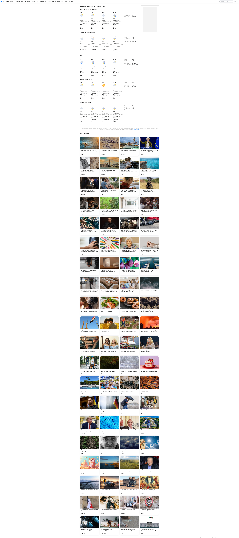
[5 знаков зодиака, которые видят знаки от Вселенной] (149, 206)
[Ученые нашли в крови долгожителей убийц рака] (89, 525)
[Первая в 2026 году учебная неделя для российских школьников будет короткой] (129, 286)
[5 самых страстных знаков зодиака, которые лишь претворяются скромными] (89, 206)
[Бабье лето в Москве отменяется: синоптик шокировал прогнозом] (89, 286)
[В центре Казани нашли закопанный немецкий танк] (89, 166)
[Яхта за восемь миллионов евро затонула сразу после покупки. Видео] (129, 146)
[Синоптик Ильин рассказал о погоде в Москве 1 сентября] (149, 405)
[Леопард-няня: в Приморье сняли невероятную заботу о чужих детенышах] (109, 206)
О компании (6, 537)
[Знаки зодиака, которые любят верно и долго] (109, 186)
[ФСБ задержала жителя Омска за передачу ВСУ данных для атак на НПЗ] (129, 226)
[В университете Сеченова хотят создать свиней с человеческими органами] (109, 286)
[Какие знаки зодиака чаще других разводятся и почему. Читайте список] (149, 246)
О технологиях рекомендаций (212, 537)
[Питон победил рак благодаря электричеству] (149, 385)
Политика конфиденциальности (200, 537)
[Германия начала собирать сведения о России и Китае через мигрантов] (109, 405)
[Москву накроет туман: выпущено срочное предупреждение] (89, 485)
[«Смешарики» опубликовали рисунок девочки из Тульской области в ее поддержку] (129, 525)
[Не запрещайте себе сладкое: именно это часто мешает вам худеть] (149, 365)
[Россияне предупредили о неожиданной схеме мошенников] (89, 465)
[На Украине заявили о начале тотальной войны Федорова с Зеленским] (109, 226)
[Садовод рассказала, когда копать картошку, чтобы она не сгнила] (89, 445)
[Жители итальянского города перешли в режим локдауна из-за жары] (149, 445)
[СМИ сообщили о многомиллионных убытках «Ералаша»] (149, 465)
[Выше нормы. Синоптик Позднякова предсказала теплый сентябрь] (109, 385)
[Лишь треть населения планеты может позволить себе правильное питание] (109, 306)
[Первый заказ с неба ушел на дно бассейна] (89, 385)
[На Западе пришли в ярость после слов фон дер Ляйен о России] (149, 146)
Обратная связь (221, 537)
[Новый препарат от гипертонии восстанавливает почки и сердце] (89, 246)
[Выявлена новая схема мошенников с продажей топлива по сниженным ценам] (89, 226)
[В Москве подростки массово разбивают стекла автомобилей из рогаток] (89, 146)
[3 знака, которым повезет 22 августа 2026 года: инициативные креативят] (109, 525)
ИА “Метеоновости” (135, 129)
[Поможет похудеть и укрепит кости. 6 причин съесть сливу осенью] (129, 266)
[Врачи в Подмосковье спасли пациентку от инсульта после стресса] (129, 505)
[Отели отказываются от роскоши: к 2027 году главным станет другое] (149, 425)
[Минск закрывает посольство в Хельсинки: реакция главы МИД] (149, 525)
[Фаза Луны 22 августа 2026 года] (149, 286)
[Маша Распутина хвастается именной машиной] (149, 345)
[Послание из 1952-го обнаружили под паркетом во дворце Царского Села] (109, 146)
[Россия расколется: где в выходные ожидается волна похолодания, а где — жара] (149, 186)
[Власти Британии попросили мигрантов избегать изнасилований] (109, 166)
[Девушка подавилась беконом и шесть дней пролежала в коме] (129, 206)
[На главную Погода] (6, 1)
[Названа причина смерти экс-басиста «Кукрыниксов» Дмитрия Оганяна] (109, 445)
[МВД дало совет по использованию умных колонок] (109, 266)
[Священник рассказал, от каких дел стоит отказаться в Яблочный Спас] (149, 485)
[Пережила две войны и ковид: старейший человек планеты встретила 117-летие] (129, 246)
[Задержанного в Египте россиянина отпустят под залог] (89, 325)
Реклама (10, 537)
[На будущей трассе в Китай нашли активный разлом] (129, 465)
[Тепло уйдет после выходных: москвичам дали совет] (129, 405)
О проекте (192, 537)
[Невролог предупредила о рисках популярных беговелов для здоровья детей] (89, 365)
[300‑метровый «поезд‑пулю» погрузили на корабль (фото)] (129, 345)
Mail (2, 537)
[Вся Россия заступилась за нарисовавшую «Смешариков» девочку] (109, 246)
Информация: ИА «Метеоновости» (231, 537)
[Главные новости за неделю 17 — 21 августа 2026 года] (89, 405)
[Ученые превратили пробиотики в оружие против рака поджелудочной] (109, 425)
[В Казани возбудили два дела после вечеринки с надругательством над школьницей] (89, 266)
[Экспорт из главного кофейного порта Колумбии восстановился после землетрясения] (149, 505)
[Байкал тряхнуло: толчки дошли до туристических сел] (109, 465)
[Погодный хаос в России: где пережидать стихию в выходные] (129, 445)
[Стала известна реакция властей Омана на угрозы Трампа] (89, 425)
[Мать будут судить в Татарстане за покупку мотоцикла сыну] (149, 226)
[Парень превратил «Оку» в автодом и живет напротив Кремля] (109, 485)
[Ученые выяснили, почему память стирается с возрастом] (109, 505)
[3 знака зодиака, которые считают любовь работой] (109, 325)
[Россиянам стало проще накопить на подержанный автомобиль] (89, 345)
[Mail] (2, 1)
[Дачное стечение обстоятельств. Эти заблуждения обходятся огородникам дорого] (129, 325)
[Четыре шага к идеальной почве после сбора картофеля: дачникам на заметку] (149, 306)
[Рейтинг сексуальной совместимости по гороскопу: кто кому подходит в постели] (129, 166)
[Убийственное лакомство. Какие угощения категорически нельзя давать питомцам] (89, 306)
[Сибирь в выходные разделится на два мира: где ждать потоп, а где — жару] (129, 365)
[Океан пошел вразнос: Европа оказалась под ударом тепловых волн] (149, 166)
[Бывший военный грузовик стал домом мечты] (129, 485)
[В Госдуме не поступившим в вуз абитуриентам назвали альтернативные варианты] (149, 266)
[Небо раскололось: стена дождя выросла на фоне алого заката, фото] (149, 325)
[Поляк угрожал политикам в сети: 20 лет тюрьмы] (89, 505)
